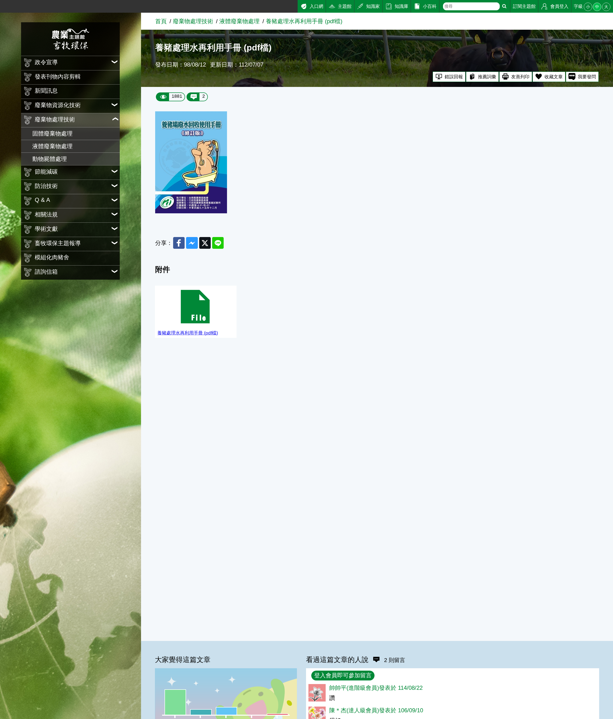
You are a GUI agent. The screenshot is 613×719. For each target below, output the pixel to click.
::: (2, 4)
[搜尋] (504, 6)
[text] (471, 6)
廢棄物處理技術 (193, 21)
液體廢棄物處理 (52, 146)
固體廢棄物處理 (52, 133)
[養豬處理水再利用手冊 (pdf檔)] (191, 211)
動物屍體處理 (49, 159)
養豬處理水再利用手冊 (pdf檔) (304, 21)
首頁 (161, 21)
